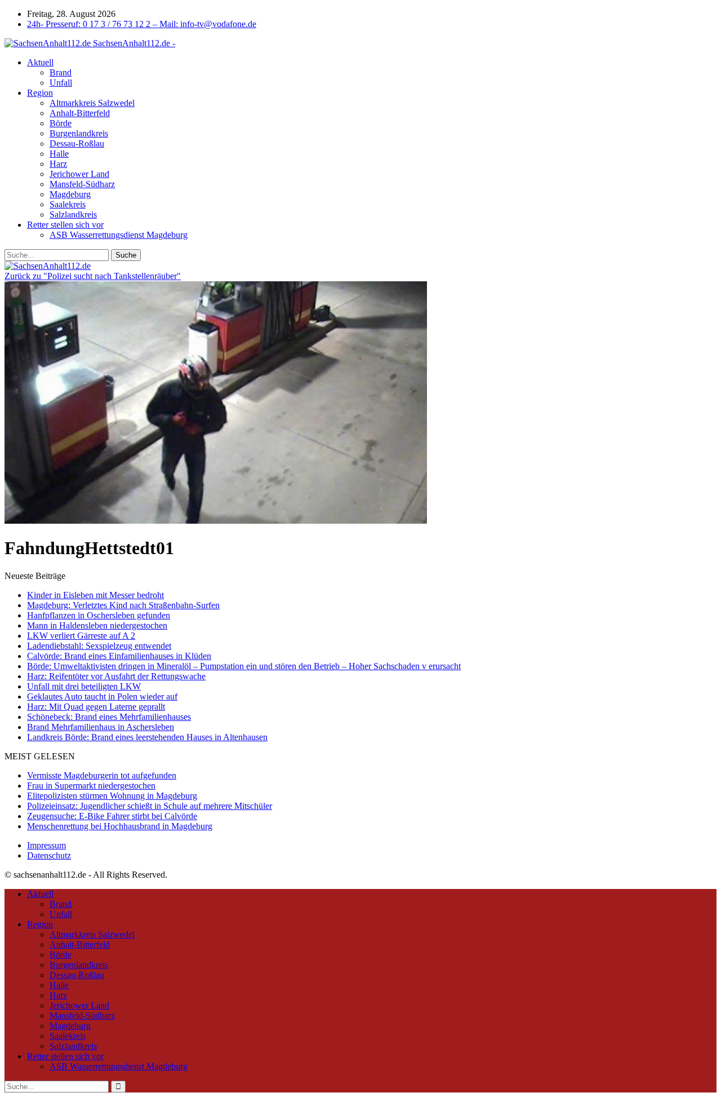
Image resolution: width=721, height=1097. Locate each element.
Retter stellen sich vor (65, 224)
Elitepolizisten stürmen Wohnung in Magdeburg (112, 795)
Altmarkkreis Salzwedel (92, 103)
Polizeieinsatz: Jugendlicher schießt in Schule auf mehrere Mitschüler (149, 806)
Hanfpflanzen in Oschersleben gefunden (98, 615)
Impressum (46, 845)
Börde (61, 123)
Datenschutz (49, 855)
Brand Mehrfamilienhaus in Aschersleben (100, 727)
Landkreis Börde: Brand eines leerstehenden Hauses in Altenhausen (147, 737)
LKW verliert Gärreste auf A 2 (81, 635)
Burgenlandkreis (79, 133)
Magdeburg (70, 194)
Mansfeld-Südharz (82, 184)
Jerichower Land (79, 174)
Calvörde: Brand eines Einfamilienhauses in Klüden (119, 656)
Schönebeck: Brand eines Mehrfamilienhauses (109, 717)
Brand (61, 72)
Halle (59, 153)
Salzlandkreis (73, 214)
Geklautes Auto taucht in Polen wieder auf (102, 696)
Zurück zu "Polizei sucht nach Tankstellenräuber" (93, 276)
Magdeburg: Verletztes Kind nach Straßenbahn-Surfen (123, 605)
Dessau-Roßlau (77, 143)
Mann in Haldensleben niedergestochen (97, 625)
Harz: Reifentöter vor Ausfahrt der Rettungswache (116, 676)
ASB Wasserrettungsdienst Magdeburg (119, 235)
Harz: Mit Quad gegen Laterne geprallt (96, 706)
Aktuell (40, 62)
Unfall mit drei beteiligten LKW (84, 686)
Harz (58, 164)
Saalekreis (68, 204)
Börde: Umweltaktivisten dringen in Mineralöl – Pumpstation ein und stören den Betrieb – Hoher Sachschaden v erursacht (244, 666)
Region (40, 93)
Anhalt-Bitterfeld (80, 113)
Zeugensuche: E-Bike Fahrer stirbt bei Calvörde (112, 816)
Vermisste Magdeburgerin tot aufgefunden (101, 775)
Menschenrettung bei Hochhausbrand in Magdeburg (119, 826)
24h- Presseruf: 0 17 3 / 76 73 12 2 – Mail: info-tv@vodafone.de (141, 24)
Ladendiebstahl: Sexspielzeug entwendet (99, 646)
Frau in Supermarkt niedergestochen (91, 785)
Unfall (61, 82)
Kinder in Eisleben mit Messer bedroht (95, 595)
